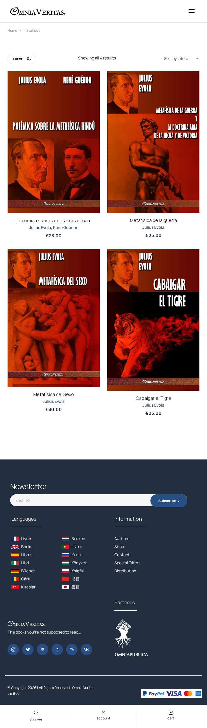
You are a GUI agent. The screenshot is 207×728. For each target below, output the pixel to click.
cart (170, 718)
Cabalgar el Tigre (153, 398)
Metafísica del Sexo (53, 394)
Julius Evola (40, 227)
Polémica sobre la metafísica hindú (54, 220)
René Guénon (66, 227)
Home (12, 30)
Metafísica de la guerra (153, 220)
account (103, 718)
